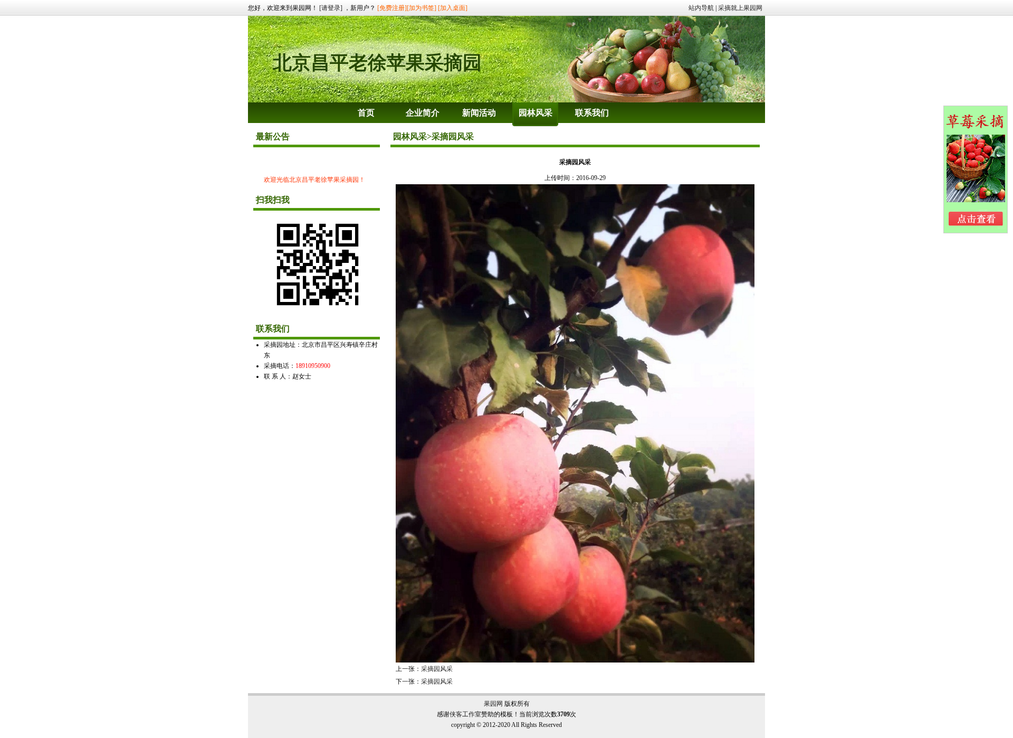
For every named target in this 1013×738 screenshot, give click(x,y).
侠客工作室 (465, 714)
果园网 (493, 703)
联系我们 (592, 112)
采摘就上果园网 (740, 8)
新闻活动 (479, 112)
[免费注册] (392, 8)
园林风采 (535, 112)
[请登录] (330, 8)
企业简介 (422, 112)
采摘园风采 (437, 669)
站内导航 (701, 8)
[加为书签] (421, 8)
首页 (366, 112)
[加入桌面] (452, 8)
